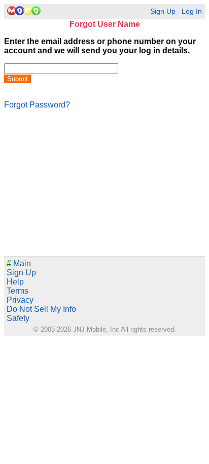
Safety (18, 318)
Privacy (20, 300)
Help (15, 281)
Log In (192, 11)
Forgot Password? (37, 104)
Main (19, 263)
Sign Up (163, 11)
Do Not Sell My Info (41, 309)
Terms (17, 291)
